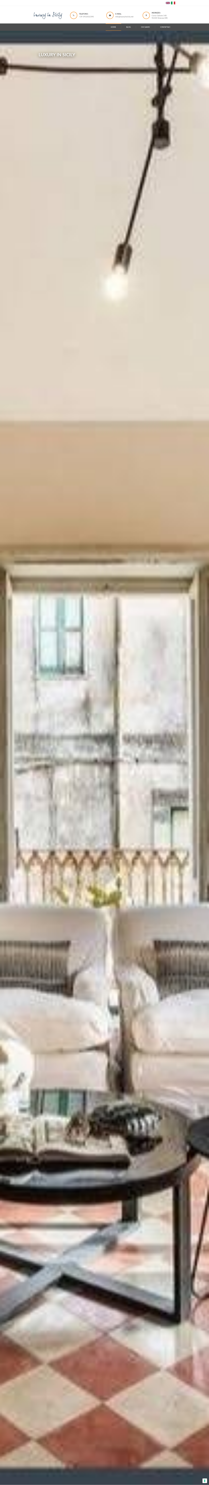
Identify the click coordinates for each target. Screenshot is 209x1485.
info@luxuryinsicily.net (124, 16)
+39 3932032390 (86, 16)
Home (113, 27)
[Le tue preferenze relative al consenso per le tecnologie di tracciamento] (204, 1480)
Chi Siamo (145, 27)
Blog (128, 27)
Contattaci (165, 27)
